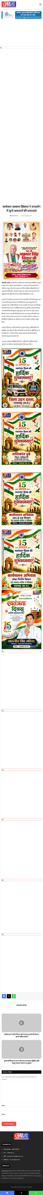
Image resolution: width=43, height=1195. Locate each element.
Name (3, 1105)
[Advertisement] (21, 33)
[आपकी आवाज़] (9, 4)
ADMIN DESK (15, 216)
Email (3, 1114)
